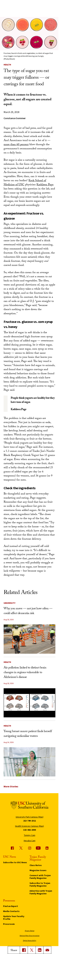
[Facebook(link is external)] (24, 950)
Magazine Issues (38, 870)
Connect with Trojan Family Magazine (40, 876)
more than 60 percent (16, 144)
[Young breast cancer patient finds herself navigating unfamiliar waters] (29, 761)
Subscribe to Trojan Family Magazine (40, 884)
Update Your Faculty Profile (13, 917)
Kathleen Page (45, 184)
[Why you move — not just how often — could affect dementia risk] (29, 639)
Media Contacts (11, 911)
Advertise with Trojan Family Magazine (41, 892)
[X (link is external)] (32, 950)
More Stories (11, 786)
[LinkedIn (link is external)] (39, 950)
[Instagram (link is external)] (29, 848)
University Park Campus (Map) (29, 816)
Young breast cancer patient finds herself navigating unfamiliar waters (28, 734)
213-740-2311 (29, 820)
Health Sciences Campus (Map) (29, 826)
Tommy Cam (29, 835)
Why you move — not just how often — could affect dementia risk (28, 611)
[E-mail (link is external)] (47, 950)
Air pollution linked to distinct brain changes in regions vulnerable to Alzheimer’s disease (25, 672)
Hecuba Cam (29, 840)
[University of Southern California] (29, 805)
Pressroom (9, 924)
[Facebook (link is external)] (12, 848)
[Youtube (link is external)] (38, 848)
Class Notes (36, 865)
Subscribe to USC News (15, 862)
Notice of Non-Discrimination (29, 936)
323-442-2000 (29, 829)
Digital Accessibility (29, 940)
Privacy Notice (29, 931)
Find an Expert (10, 906)
